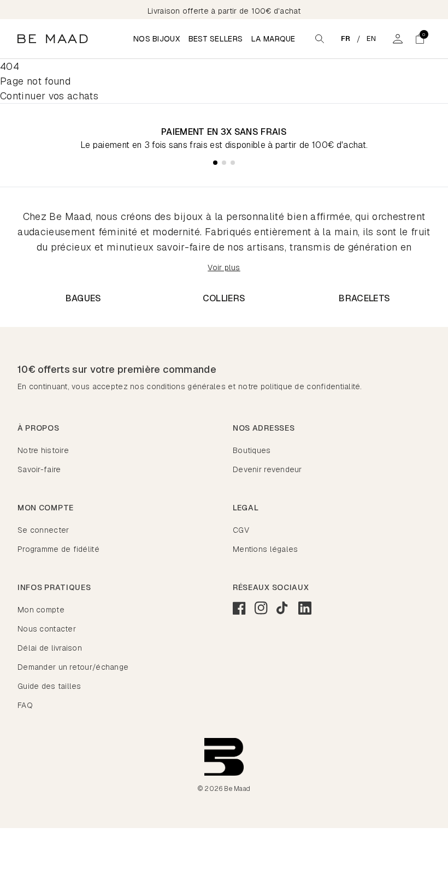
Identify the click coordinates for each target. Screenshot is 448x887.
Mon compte (40, 610)
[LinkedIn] (304, 608)
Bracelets (364, 298)
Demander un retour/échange (72, 667)
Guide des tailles (49, 686)
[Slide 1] (215, 162)
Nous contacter (46, 629)
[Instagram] (261, 608)
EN (371, 38)
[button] (420, 39)
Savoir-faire (39, 469)
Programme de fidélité (58, 549)
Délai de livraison (49, 648)
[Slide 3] (233, 162)
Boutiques (252, 450)
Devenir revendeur (267, 469)
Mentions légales (265, 549)
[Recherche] (320, 39)
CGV (241, 530)
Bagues (84, 298)
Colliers (224, 298)
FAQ (25, 705)
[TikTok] (283, 608)
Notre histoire (43, 450)
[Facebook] (239, 608)
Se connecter (43, 530)
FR (346, 38)
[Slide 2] (224, 162)
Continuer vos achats (49, 96)
